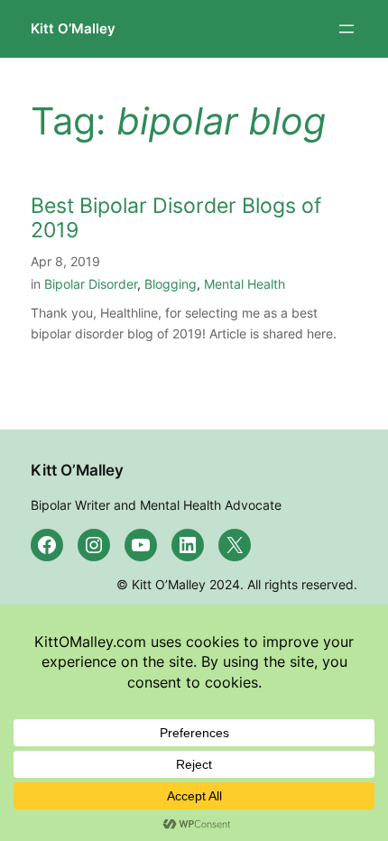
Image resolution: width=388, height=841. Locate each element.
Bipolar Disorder (90, 283)
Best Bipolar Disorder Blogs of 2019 (176, 219)
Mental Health (244, 283)
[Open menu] (346, 29)
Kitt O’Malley (73, 29)
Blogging (170, 283)
